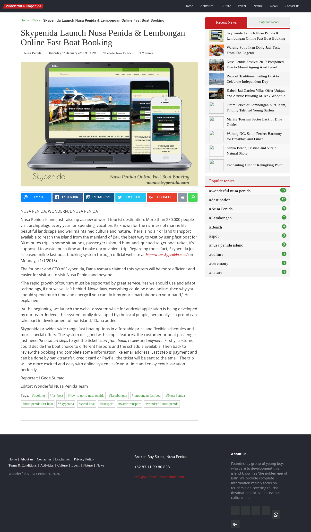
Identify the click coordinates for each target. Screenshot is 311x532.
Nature (258, 6)
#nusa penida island (247, 245)
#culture (247, 254)
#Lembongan (118, 395)
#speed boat (87, 404)
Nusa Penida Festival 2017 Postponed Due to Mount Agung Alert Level (255, 64)
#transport (106, 404)
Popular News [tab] (268, 22)
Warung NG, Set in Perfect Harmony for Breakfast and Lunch (254, 136)
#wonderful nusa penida (162, 404)
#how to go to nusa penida (86, 395)
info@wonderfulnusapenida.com (159, 477)
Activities (206, 6)
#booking (38, 395)
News (273, 6)
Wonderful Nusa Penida (117, 53)
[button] (305, 7)
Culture (226, 6)
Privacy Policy (84, 459)
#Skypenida (66, 404)
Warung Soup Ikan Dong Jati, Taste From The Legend (253, 50)
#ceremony (247, 263)
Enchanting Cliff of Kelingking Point (255, 165)
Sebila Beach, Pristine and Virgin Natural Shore (251, 150)
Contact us (292, 6)
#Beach (247, 227)
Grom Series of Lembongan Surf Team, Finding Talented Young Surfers (256, 107)
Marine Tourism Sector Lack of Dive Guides (254, 121)
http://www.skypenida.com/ (166, 255)
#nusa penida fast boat (38, 404)
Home (189, 6)
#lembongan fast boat (146, 395)
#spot (247, 236)
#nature (247, 272)
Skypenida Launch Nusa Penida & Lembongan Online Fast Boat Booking (256, 35)
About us (27, 459)
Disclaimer (62, 459)
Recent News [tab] (226, 22)
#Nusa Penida (175, 395)
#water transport (129, 404)
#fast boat (56, 395)
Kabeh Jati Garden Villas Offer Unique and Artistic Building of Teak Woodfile (256, 93)
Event (242, 6)
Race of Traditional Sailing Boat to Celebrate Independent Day (253, 78)
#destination (247, 200)
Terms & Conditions (22, 465)
